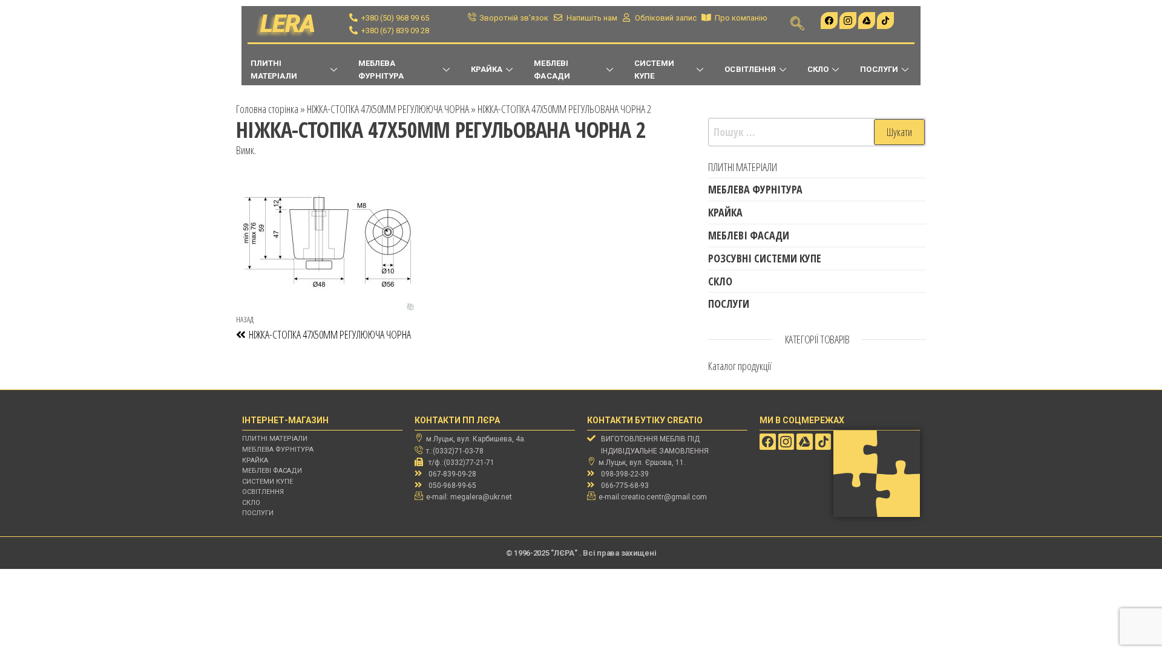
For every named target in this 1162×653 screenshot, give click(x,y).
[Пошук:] (817, 132)
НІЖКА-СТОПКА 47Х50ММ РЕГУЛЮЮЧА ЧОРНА (388, 109)
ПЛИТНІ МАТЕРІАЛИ (274, 69)
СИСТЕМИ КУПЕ (654, 69)
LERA (287, 24)
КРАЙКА (486, 69)
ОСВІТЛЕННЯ (750, 69)
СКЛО (818, 69)
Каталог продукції (740, 366)
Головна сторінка (267, 109)
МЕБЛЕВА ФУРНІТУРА (381, 69)
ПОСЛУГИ (879, 69)
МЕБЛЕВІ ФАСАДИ (552, 69)
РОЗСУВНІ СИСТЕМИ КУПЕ (764, 258)
